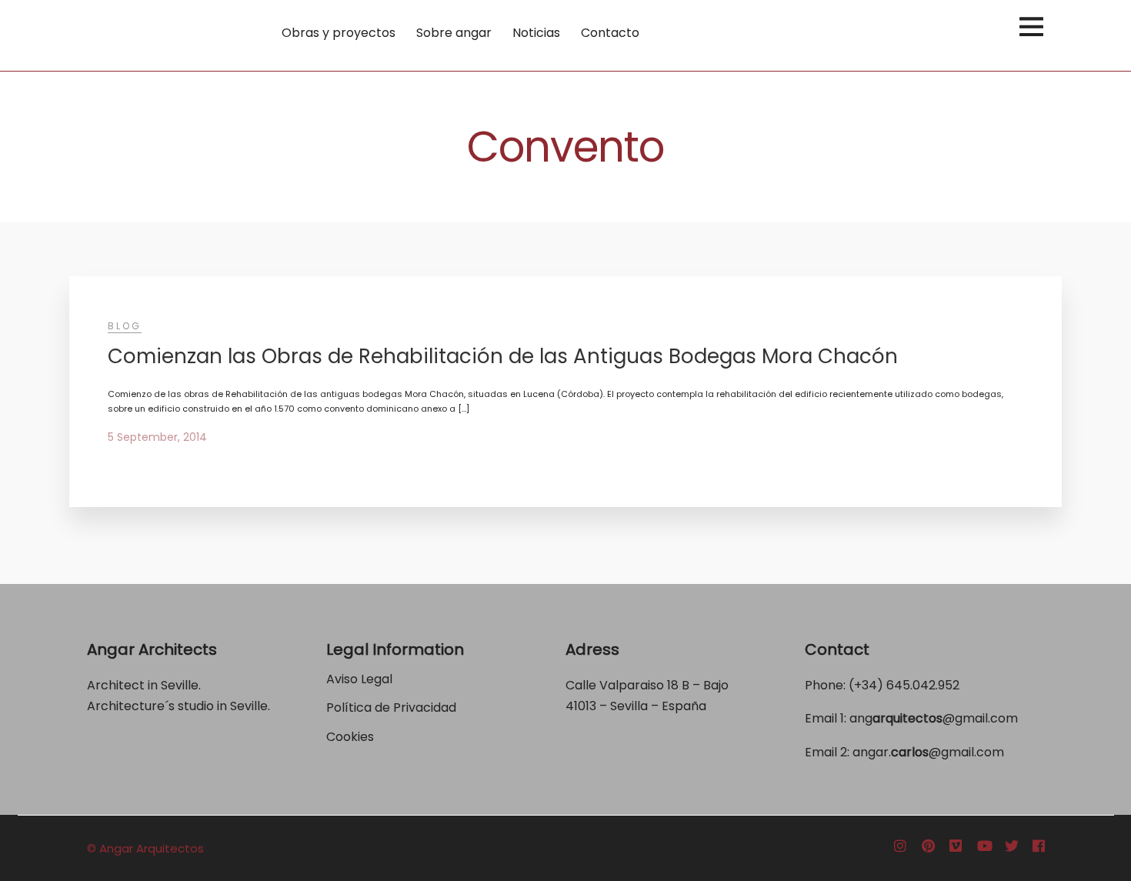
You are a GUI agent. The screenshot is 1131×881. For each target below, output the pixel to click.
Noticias (536, 33)
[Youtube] (985, 847)
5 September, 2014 (157, 437)
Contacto (610, 33)
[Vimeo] (955, 847)
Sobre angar (454, 33)
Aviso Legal (359, 679)
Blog (125, 325)
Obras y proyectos (338, 33)
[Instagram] (900, 847)
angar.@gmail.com (928, 752)
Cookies (350, 737)
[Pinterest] (928, 847)
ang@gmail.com (933, 718)
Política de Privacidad (392, 707)
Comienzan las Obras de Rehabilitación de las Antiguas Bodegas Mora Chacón (503, 356)
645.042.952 (922, 685)
